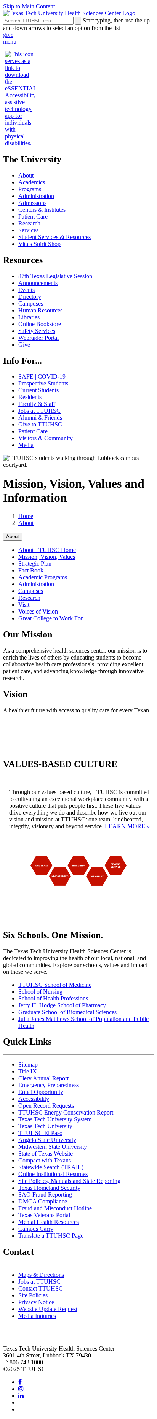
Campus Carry (35, 1229)
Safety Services (36, 331)
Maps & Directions (41, 1275)
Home (25, 516)
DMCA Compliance (42, 1201)
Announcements (38, 283)
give (8, 35)
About (26, 175)
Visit (23, 604)
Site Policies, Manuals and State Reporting (69, 1181)
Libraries (29, 317)
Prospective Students (43, 383)
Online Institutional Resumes (53, 1174)
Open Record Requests (46, 1105)
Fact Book (30, 570)
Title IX (27, 1071)
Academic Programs (42, 577)
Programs (29, 189)
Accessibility (33, 1099)
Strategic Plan (34, 563)
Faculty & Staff (36, 404)
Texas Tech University (45, 1126)
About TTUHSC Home (47, 550)
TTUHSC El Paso (40, 1133)
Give (24, 344)
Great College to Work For (50, 618)
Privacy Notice (36, 1302)
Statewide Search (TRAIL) (50, 1167)
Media (26, 445)
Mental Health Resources (48, 1222)
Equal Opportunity (40, 1092)
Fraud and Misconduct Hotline (55, 1208)
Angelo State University (47, 1140)
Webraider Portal (38, 338)
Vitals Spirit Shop (39, 244)
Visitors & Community (45, 438)
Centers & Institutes (42, 209)
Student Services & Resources (54, 237)
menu (9, 41)
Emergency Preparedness (48, 1085)
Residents (30, 397)
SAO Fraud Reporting (45, 1194)
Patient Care (33, 216)
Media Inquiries (37, 1316)
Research (29, 223)
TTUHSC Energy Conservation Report (65, 1112)
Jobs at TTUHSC (39, 410)
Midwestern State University (52, 1146)
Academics (31, 182)
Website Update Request (47, 1309)
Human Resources (40, 310)
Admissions (32, 203)
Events (26, 290)
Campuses (30, 303)
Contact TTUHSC (40, 1288)
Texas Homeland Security (49, 1187)
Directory (29, 296)
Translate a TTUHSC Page (50, 1235)
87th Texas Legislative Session (55, 276)
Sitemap (28, 1064)
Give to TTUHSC (40, 424)
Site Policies (33, 1295)
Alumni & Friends (40, 417)
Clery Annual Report (43, 1078)
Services (28, 230)
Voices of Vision (38, 611)
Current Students (38, 390)
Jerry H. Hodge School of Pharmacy (62, 1005)
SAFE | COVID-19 (42, 376)
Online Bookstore (39, 324)
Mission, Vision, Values (46, 556)
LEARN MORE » (127, 826)
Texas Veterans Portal (44, 1215)
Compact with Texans (44, 1160)
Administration (36, 196)
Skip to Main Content (29, 6)
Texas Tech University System (54, 1119)
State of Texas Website (45, 1153)
